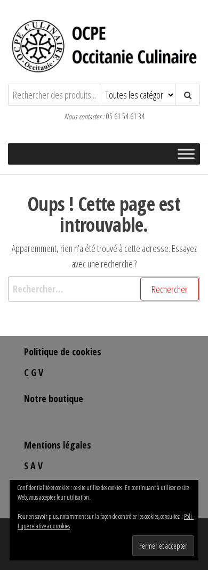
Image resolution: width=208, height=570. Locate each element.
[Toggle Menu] (186, 154)
